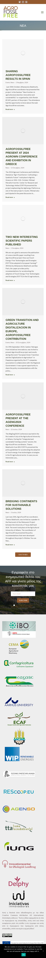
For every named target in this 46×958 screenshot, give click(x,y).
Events (8, 82)
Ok (24, 955)
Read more (9, 109)
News (12, 82)
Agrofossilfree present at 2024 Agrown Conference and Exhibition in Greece (22, 156)
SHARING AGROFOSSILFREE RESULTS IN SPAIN (18, 75)
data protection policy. (26, 607)
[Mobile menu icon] (42, 12)
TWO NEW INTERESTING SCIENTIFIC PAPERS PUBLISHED (22, 240)
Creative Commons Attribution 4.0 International (22, 915)
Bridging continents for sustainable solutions (21, 505)
